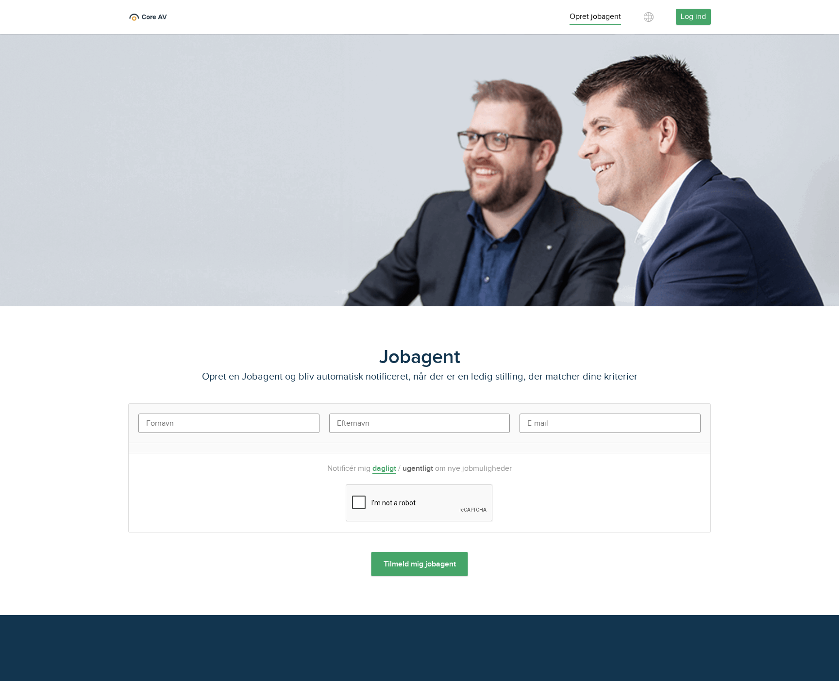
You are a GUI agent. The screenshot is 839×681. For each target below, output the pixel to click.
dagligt (384, 468)
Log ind (693, 16)
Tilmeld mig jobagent (420, 564)
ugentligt (418, 468)
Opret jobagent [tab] (595, 16)
